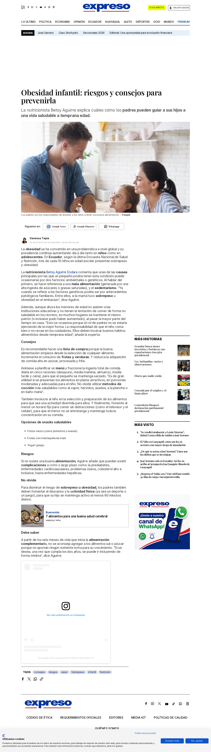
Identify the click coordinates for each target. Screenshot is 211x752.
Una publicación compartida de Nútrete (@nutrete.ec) (66, 658)
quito (128, 21)
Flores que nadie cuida (148, 376)
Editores (116, 717)
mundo (169, 21)
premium (184, 21)
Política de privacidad (145, 733)
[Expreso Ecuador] (48, 707)
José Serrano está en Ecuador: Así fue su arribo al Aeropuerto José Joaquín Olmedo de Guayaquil (165, 464)
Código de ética (39, 717)
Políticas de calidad (170, 717)
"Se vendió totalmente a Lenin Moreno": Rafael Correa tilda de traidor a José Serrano (164, 433)
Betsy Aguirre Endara (61, 272)
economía (62, 21)
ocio (156, 21)
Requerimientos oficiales (80, 717)
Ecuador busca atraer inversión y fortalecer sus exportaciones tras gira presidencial (150, 350)
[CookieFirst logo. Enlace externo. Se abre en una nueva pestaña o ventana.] (3, 735)
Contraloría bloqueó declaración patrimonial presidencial (149, 408)
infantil (92, 672)
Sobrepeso (77, 672)
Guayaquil (112, 21)
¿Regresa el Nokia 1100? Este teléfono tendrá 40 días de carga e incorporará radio (165, 475)
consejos (39, 672)
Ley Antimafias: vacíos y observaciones (149, 363)
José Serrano (46, 32)
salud (64, 672)
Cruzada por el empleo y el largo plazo (150, 392)
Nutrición (105, 672)
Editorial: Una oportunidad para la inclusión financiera (141, 32)
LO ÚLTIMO (28, 21)
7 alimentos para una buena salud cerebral (76, 516)
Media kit (138, 717)
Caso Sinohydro (68, 32)
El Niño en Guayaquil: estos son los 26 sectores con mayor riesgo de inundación (163, 443)
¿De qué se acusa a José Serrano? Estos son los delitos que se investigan (164, 453)
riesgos (53, 672)
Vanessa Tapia (39, 238)
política (45, 21)
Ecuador (94, 21)
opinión (79, 21)
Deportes (143, 21)
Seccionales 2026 (94, 32)
